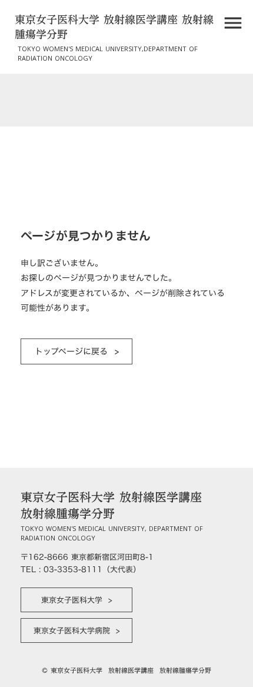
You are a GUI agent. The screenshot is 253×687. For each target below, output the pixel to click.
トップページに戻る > (77, 351)
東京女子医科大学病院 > (77, 630)
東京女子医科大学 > (76, 600)
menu (233, 23)
